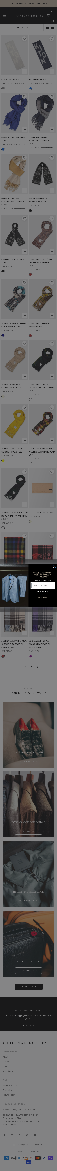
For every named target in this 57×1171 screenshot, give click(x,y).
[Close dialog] (54, 566)
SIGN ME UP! (43, 591)
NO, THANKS (42, 597)
